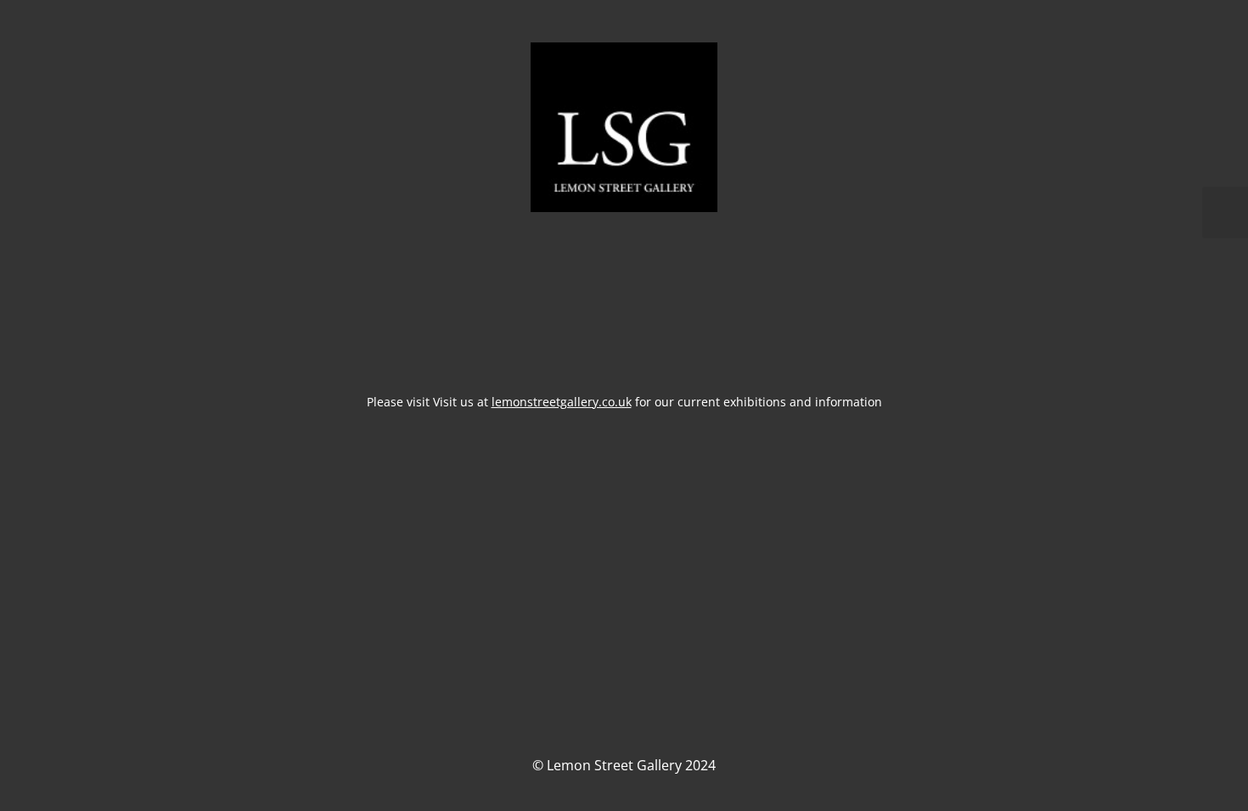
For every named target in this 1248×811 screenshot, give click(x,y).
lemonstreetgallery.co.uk (562, 402)
